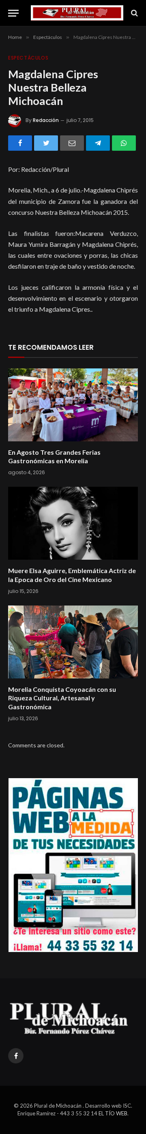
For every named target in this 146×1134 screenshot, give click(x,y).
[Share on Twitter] (46, 143)
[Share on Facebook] (20, 143)
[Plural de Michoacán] (77, 13)
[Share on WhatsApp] (124, 143)
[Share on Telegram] (98, 143)
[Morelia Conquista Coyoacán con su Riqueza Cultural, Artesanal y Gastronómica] (73, 642)
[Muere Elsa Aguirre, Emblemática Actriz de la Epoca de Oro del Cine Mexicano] (73, 523)
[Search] (133, 13)
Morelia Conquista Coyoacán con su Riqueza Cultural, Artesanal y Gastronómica (62, 698)
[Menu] (13, 13)
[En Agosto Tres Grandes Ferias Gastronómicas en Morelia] (73, 404)
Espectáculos (28, 57)
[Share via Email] (72, 143)
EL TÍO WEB (113, 1113)
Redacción (46, 120)
